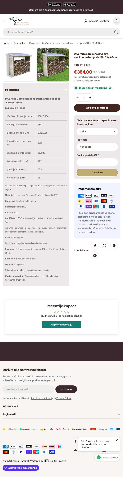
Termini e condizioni (41, 398)
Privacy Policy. (63, 398)
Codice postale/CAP (88, 155)
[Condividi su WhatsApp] (95, 255)
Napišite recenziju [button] (61, 324)
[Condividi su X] (104, 245)
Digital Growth (58, 460)
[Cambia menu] (4, 21)
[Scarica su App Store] (69, 4)
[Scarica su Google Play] (54, 4)
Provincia (82, 139)
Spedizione (93, 77)
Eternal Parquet (20, 460)
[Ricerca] (116, 32)
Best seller (19, 43)
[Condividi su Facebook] (95, 245)
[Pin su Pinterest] (114, 245)
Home (6, 43)
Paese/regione (85, 124)
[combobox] (61, 32)
